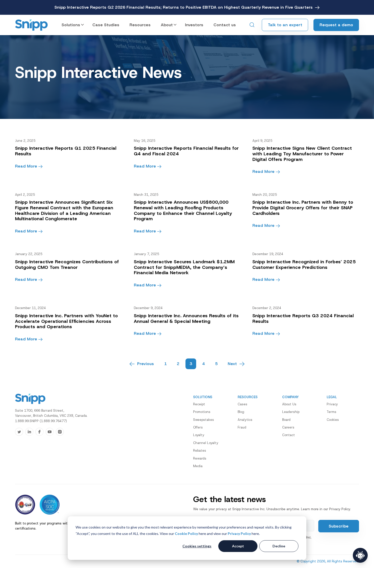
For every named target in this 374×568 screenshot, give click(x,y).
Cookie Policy (186, 533)
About (167, 24)
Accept (238, 546)
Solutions (71, 24)
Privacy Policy (239, 533)
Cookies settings (196, 546)
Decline (278, 546)
